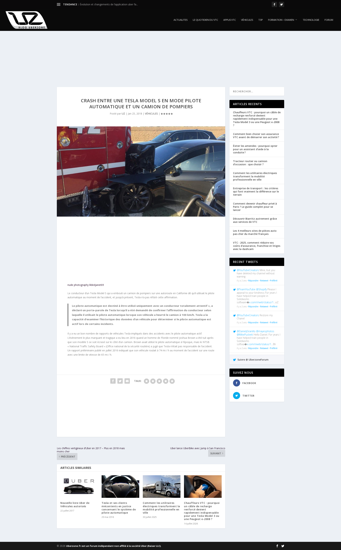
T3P (260, 19)
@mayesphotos (265, 331)
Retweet (264, 280)
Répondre (253, 280)
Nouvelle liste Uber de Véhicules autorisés (74, 504)
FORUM (328, 19)
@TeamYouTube (246, 289)
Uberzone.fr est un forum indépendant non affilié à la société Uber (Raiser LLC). (113, 546)
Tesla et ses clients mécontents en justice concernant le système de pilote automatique (119, 507)
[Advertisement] (163, 55)
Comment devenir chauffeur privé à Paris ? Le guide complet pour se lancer (255, 207)
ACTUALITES (180, 19)
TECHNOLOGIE (311, 19)
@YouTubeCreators (248, 270)
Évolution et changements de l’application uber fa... (109, 4)
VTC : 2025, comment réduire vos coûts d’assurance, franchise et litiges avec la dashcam (256, 246)
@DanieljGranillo (246, 331)
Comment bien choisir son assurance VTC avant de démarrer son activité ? (256, 135)
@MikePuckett (245, 334)
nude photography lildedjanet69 (85, 285)
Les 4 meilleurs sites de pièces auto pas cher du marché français (255, 232)
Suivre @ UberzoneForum (253, 359)
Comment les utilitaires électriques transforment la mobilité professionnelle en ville (161, 507)
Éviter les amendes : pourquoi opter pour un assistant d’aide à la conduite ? (255, 149)
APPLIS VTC (229, 19)
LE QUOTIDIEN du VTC (205, 19)
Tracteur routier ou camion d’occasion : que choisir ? (250, 162)
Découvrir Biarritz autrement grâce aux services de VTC (255, 220)
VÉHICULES (247, 19)
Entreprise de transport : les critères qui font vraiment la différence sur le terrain (256, 191)
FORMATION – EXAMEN (281, 19)
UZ (123, 113)
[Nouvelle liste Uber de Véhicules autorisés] (79, 486)
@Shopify (261, 289)
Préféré (273, 280)
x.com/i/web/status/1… (262, 302)
